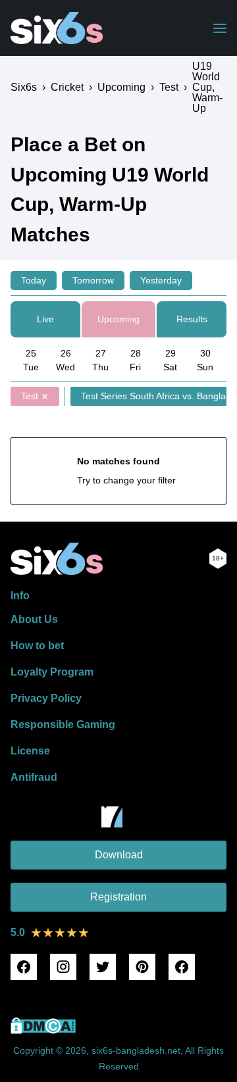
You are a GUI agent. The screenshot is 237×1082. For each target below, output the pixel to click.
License (30, 750)
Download (119, 854)
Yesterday (161, 280)
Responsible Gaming (63, 724)
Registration (118, 896)
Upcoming (118, 319)
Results (191, 319)
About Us (34, 619)
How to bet (37, 645)
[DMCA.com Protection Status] (43, 1030)
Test (29, 396)
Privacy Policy (46, 698)
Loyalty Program (52, 671)
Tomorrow (93, 280)
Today (33, 280)
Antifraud (34, 777)
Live (45, 319)
